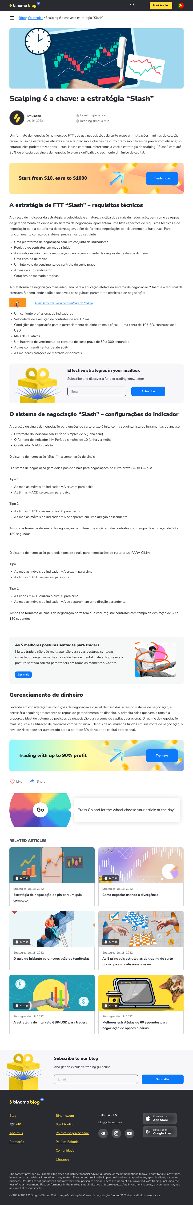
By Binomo (34, 116)
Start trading (161, 6)
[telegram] (103, 1133)
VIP (18, 1124)
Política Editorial (68, 1142)
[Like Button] (12, 781)
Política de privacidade (72, 1133)
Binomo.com (65, 1115)
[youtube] (129, 1133)
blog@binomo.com (110, 1122)
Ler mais (23, 675)
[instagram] (116, 1133)
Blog (12, 1115)
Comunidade (65, 1150)
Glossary (62, 1159)
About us (16, 1133)
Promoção (16, 1142)
